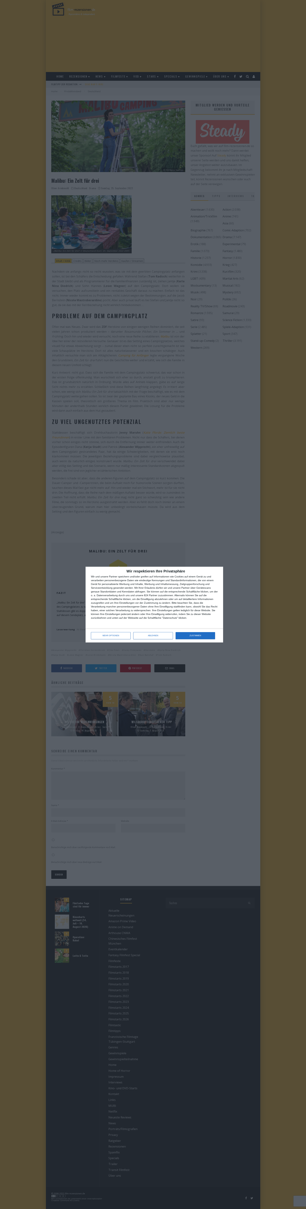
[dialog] (154, 604)
